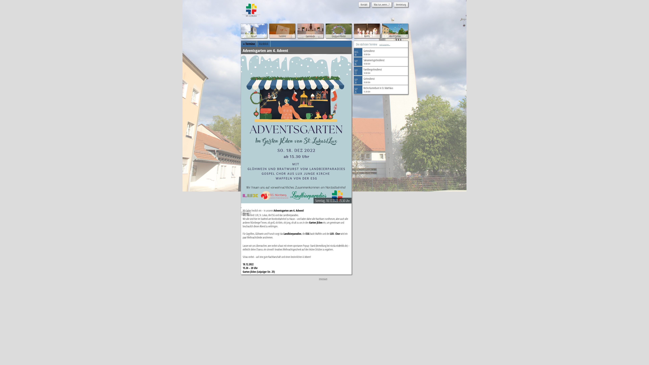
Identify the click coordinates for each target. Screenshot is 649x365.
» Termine (249, 44)
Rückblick (263, 44)
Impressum (323, 278)
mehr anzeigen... (384, 44)
